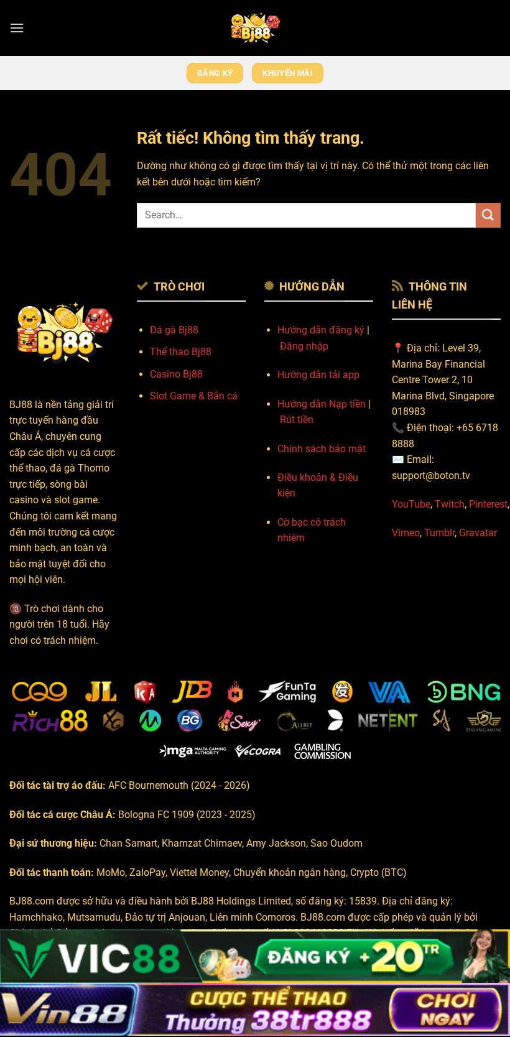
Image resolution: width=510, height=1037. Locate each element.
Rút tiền (296, 419)
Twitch (450, 504)
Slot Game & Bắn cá (194, 396)
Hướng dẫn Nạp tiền (321, 404)
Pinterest (488, 504)
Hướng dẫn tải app (318, 375)
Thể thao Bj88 (180, 352)
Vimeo (406, 533)
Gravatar (478, 533)
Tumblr (439, 533)
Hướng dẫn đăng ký (320, 330)
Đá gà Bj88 (174, 330)
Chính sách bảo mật (321, 449)
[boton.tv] (255, 28)
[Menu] (16, 27)
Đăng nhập (304, 346)
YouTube (411, 504)
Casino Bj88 (176, 374)
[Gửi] (488, 215)
